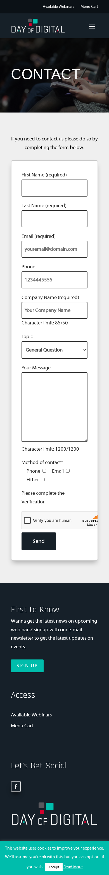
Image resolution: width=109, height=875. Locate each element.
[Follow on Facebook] (16, 786)
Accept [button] (53, 867)
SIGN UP (27, 666)
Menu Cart (89, 7)
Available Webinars (58, 7)
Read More (73, 867)
